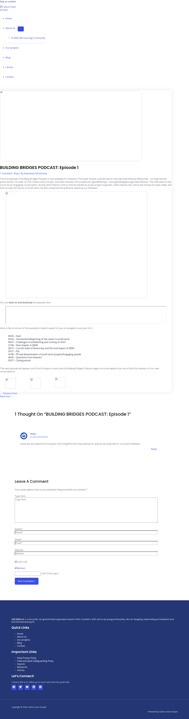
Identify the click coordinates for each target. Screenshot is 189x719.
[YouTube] (27, 687)
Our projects (12, 47)
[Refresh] (20, 568)
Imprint (21, 664)
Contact (10, 76)
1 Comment (6, 173)
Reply (154, 449)
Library (9, 67)
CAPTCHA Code (49, 573)
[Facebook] (13, 687)
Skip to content (8, 1)
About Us (22, 636)
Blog (8, 57)
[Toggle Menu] (21, 28)
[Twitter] (20, 687)
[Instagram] (40, 687)
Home (9, 18)
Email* (18, 539)
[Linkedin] (33, 687)
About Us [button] (10, 28)
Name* (18, 528)
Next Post (6, 396)
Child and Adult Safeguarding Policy (35, 660)
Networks (22, 667)
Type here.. (20, 496)
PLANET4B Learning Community (28, 37)
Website (19, 550)
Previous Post (8, 393)
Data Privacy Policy (26, 657)
